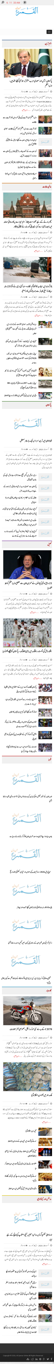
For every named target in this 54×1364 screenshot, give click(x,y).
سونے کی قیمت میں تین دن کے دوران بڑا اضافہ (22, 1141)
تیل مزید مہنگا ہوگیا (31, 1131)
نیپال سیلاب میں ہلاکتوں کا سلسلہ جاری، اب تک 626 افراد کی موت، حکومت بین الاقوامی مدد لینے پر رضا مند (21, 358)
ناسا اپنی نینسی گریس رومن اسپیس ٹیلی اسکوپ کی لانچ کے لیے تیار (29, 1237)
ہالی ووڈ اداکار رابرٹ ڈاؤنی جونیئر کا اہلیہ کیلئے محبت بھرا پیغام (34, 908)
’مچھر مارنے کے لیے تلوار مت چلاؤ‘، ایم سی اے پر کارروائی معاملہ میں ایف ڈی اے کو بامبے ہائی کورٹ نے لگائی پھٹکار (28, 224)
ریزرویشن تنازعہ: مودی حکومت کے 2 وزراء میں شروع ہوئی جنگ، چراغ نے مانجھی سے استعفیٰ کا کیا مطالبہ (21, 329)
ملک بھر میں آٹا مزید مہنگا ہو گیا (41, 1095)
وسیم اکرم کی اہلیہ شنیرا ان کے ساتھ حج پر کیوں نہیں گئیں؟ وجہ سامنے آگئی (30, 943)
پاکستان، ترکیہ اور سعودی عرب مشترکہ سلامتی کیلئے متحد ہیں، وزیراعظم (30, 83)
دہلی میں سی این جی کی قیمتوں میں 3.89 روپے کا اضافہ (20, 396)
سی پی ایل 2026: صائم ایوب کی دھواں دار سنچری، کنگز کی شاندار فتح (30, 872)
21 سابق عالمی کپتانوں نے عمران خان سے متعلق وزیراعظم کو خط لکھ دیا (28, 586)
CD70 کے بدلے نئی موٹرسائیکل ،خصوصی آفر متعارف (31, 1029)
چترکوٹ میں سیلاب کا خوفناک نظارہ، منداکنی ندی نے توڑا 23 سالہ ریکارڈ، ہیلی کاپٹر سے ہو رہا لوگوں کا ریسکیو (28, 289)
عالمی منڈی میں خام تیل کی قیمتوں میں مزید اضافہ (22, 1189)
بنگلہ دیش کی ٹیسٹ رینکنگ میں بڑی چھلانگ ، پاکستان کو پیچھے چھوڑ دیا (27, 651)
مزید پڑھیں (24, 110)
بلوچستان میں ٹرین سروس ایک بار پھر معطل (36, 441)
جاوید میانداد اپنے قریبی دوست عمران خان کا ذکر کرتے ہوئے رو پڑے (31, 837)
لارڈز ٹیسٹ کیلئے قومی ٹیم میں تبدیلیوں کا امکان (22, 712)
